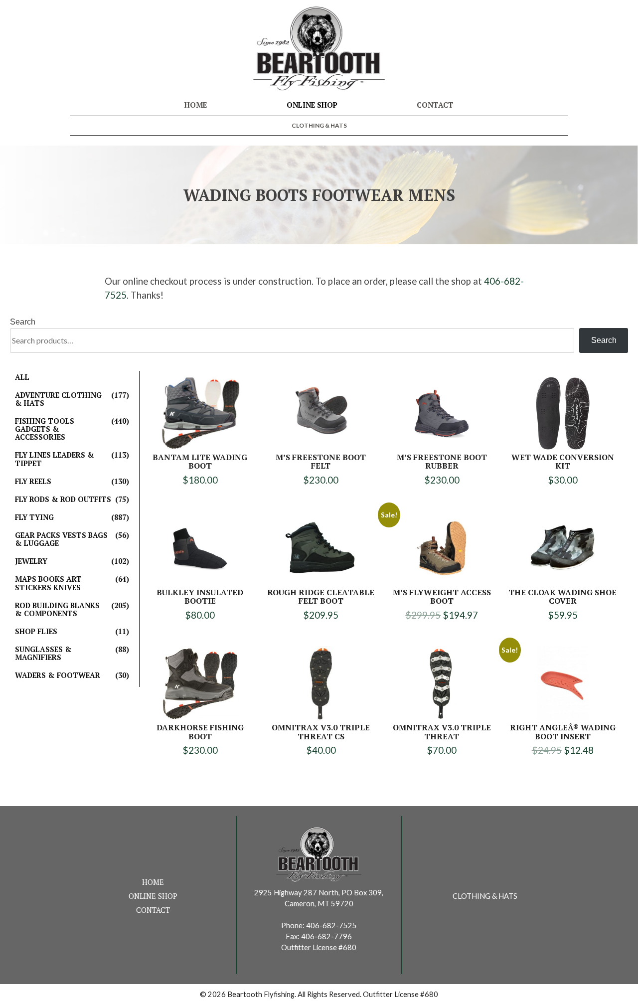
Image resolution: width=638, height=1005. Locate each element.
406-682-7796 (326, 936)
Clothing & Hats (319, 125)
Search (22, 322)
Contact (435, 105)
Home (195, 105)
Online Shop (312, 105)
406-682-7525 (331, 925)
